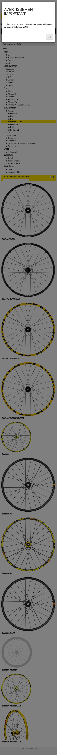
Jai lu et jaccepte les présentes (28, 25)
